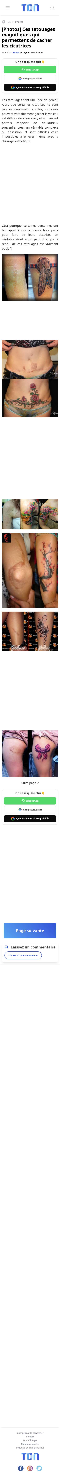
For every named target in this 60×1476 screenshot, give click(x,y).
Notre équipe (30, 1440)
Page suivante (30, 930)
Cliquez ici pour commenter (23, 955)
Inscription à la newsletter (30, 1432)
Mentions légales (30, 1444)
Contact (30, 1436)
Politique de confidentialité (30, 1447)
